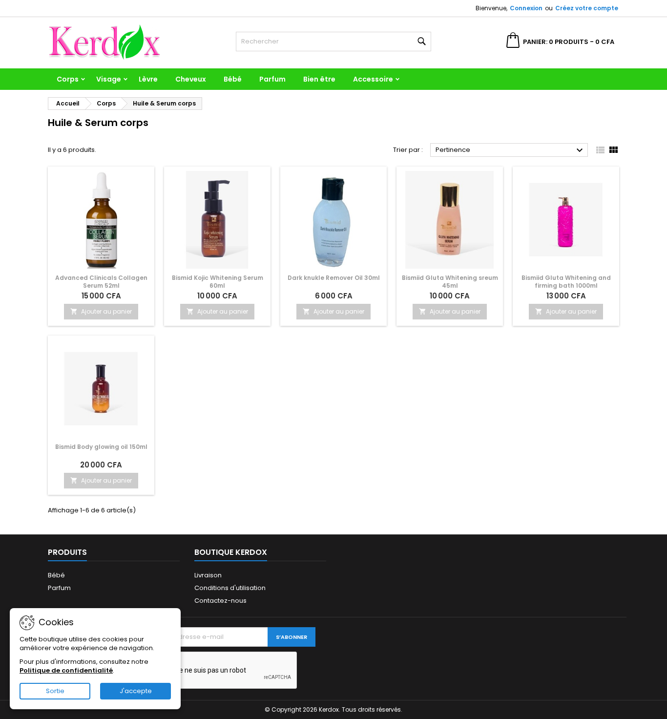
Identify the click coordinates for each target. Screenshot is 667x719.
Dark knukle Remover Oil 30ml (334, 278)
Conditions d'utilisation (230, 587)
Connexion (526, 8)
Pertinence (510, 150)
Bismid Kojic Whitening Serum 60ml (217, 282)
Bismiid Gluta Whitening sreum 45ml (450, 282)
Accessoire (373, 79)
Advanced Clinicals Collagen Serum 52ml (101, 282)
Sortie (55, 691)
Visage (108, 79)
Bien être (319, 79)
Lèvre (148, 79)
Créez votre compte (586, 8)
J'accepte (136, 691)
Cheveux (190, 79)
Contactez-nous (220, 600)
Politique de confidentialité (66, 670)
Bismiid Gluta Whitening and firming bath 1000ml (566, 282)
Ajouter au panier (101, 311)
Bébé (233, 79)
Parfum (272, 79)
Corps (68, 79)
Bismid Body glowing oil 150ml (101, 447)
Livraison (208, 575)
